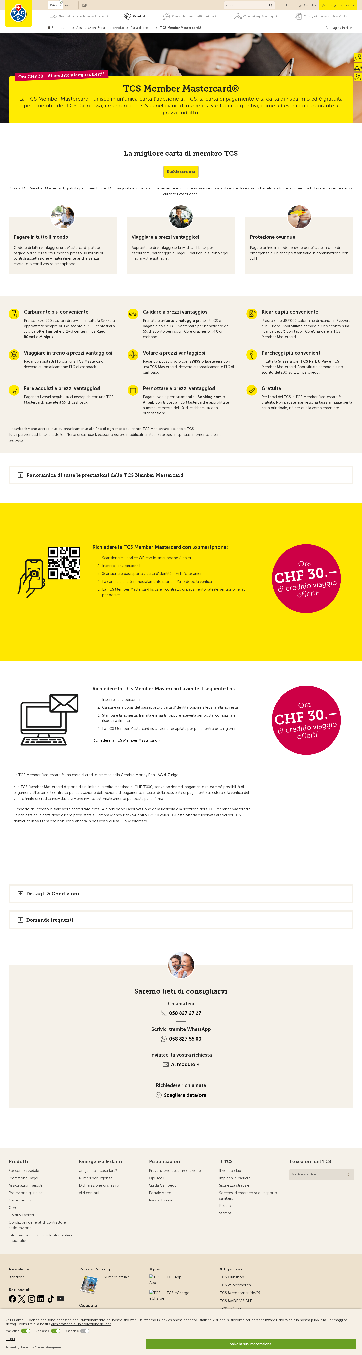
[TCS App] (155, 1277)
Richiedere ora (181, 172)
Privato (55, 5)
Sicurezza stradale (234, 1185)
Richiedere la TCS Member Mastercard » (126, 740)
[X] (22, 1298)
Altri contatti (89, 1193)
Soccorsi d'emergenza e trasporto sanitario (248, 1196)
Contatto (310, 5)
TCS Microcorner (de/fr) (240, 1293)
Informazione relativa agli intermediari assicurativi (40, 1238)
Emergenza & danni (340, 5)
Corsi (13, 1207)
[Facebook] (13, 1298)
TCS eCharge (178, 1293)
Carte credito (20, 1200)
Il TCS (226, 1161)
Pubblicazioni (165, 1161)
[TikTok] (51, 1298)
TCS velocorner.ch (235, 1285)
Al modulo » (185, 1064)
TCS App (174, 1277)
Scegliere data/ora (185, 1095)
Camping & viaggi (260, 16)
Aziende (70, 5)
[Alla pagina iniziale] (203, 28)
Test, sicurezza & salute (325, 16)
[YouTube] (60, 1298)
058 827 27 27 (185, 1013)
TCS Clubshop (232, 1277)
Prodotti (140, 16)
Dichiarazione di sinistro (99, 1185)
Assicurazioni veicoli (25, 1185)
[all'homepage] (18, 13)
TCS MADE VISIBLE (236, 1301)
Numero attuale (117, 1277)
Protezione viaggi (23, 1178)
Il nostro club (230, 1170)
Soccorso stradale (24, 1170)
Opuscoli (156, 1178)
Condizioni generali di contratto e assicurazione (37, 1225)
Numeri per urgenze (96, 1178)
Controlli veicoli (22, 1215)
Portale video (160, 1193)
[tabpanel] (63, 239)
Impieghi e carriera (234, 1178)
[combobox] (321, 1174)
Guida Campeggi (163, 1185)
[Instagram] (32, 1298)
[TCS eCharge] (156, 1293)
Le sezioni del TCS (310, 1161)
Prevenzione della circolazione (175, 1170)
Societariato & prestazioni (83, 16)
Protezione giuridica (25, 1193)
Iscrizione (17, 1277)
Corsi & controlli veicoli (194, 16)
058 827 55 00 (185, 1039)
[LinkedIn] (41, 1298)
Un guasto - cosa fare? (98, 1170)
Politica (225, 1205)
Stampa (225, 1213)
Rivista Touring (161, 1200)
